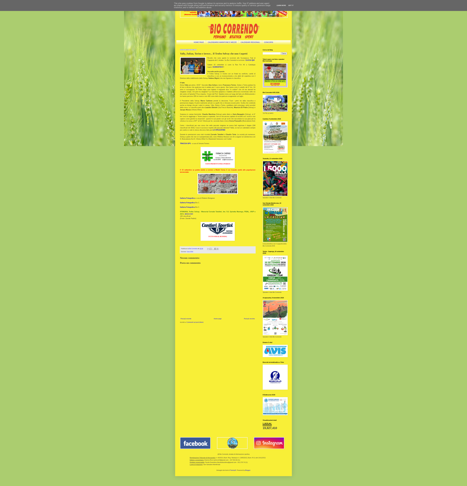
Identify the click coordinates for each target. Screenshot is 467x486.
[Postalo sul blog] (210, 249)
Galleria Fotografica (187, 198)
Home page (218, 319)
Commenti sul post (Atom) (194, 322)
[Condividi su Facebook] (215, 249)
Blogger (247, 470)
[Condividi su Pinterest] (217, 249)
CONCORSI (268, 42)
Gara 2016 (190, 251)
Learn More (281, 5)
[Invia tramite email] (208, 249)
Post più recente (186, 319)
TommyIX (233, 470)
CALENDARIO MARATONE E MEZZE (222, 42)
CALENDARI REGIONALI (250, 42)
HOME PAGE (199, 42)
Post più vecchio (249, 319)
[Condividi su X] (213, 249)
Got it (291, 5)
